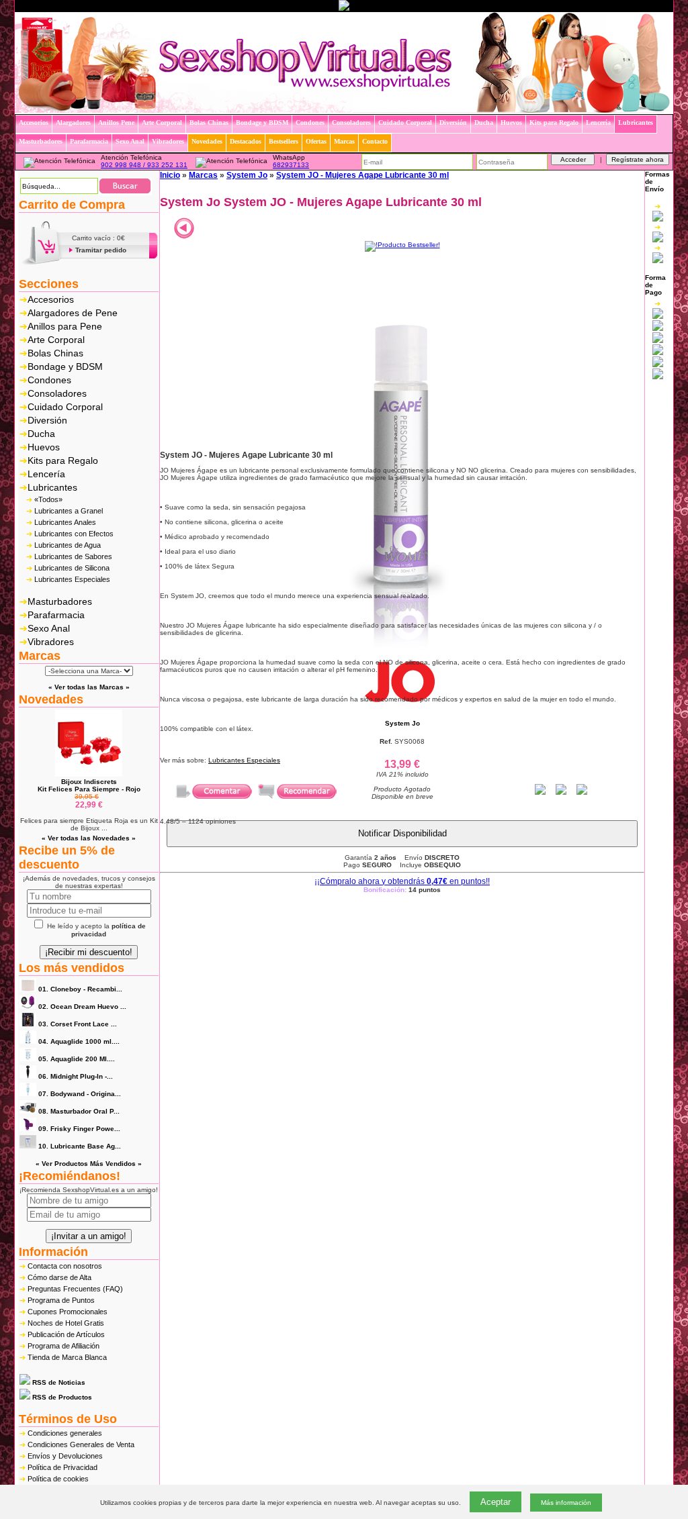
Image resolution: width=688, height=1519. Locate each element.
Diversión (47, 420)
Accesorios (51, 299)
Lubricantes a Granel (68, 511)
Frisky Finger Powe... (79, 1128)
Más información (566, 1502)
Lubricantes (52, 487)
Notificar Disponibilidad (402, 833)
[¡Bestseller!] (402, 244)
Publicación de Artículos (66, 1334)
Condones (49, 380)
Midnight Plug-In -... (75, 1076)
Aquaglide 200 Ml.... (76, 1059)
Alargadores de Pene (73, 312)
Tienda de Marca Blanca (67, 1357)
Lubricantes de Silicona (72, 568)
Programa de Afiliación (63, 1346)
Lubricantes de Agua (67, 545)
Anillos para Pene (65, 326)
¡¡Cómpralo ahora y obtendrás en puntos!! (402, 881)
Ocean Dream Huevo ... (82, 1006)
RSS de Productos (61, 1397)
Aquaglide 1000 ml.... (79, 1041)
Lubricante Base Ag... (79, 1146)
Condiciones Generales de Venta (81, 1444)
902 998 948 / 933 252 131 (144, 164)
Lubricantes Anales (65, 522)
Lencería (46, 474)
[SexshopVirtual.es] (344, 110)
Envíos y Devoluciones (65, 1456)
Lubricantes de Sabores (73, 556)
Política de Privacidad (62, 1467)
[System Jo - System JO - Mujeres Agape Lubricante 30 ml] (402, 652)
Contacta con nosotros (65, 1266)
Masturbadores (60, 601)
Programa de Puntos (61, 1300)
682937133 (291, 164)
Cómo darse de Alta (59, 1277)
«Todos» (48, 499)
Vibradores (51, 641)
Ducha (41, 433)
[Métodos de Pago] (657, 340)
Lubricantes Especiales (72, 579)
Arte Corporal (56, 339)
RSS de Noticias (57, 1382)
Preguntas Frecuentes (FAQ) (75, 1289)
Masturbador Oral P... (79, 1111)
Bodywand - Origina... (79, 1093)
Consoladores (57, 393)
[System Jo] (402, 703)
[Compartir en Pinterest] (581, 792)
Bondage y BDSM (65, 366)
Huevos (44, 447)
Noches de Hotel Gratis (66, 1323)
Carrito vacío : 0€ (98, 238)
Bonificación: (402, 889)
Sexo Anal (49, 628)
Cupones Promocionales (68, 1312)
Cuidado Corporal (65, 406)
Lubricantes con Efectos (74, 534)
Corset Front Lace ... (77, 1024)
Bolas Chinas (55, 353)
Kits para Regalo (63, 460)
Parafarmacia (56, 614)
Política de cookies (58, 1479)
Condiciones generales (65, 1433)
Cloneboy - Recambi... (80, 989)
